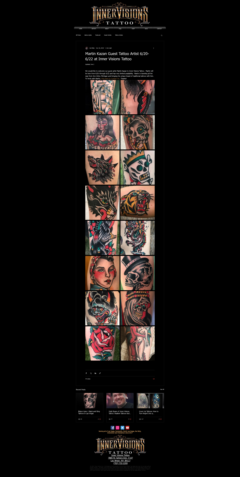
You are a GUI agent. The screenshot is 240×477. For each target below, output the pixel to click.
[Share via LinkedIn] (95, 373)
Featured (97, 35)
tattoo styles (88, 35)
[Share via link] (100, 373)
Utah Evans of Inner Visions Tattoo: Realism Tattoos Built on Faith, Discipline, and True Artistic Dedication (119, 413)
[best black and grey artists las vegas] (89, 400)
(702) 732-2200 (120, 463)
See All (162, 389)
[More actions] (153, 48)
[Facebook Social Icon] (112, 428)
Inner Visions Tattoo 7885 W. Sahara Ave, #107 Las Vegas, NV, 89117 (120, 458)
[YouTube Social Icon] (127, 428)
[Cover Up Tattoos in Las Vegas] (150, 400)
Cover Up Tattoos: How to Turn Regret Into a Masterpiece (148, 413)
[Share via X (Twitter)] (91, 373)
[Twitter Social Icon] (122, 428)
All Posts (78, 35)
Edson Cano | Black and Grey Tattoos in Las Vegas (89, 412)
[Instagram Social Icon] (117, 428)
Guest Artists (107, 35)
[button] (162, 35)
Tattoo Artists (119, 35)
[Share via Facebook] (86, 373)
